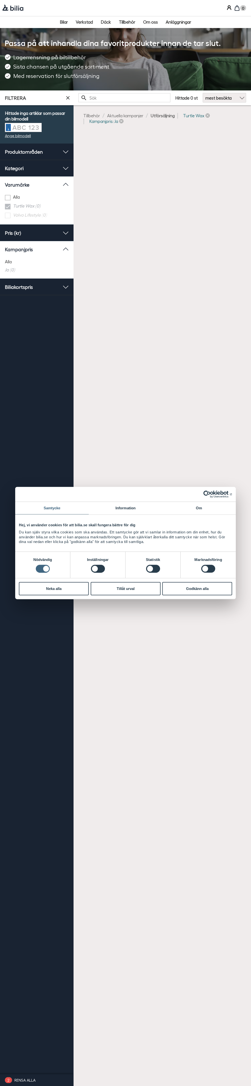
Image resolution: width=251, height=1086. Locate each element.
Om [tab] (199, 508)
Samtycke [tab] (52, 508)
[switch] (98, 568)
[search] (124, 97)
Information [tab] (125, 508)
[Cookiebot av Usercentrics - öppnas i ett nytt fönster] (210, 494)
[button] (196, 115)
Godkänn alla (197, 589)
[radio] (37, 261)
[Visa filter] (68, 98)
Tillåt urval (126, 589)
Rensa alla (25, 1080)
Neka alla (54, 589)
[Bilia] (12, 8)
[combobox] (124, 97)
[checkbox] (37, 197)
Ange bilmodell (18, 135)
